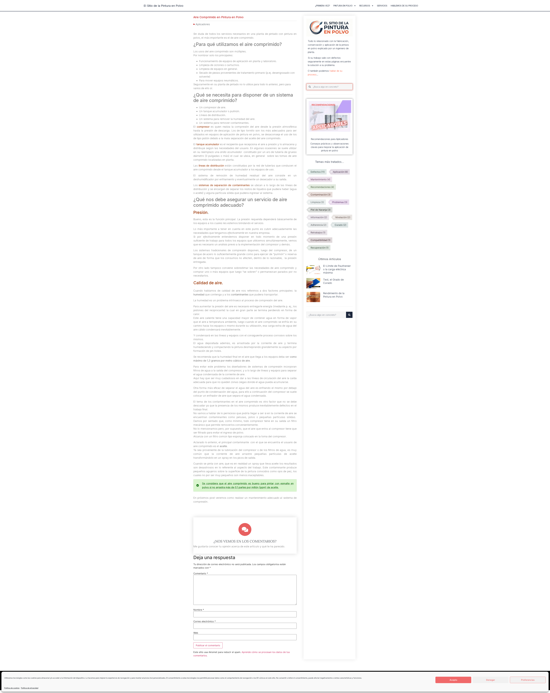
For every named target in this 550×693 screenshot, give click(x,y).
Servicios (382, 5)
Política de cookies (11, 688)
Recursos (364, 5)
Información (319, 217)
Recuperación (320, 247)
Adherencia (318, 224)
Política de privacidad (29, 688)
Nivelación (342, 217)
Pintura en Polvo (342, 5)
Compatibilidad (320, 240)
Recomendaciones (322, 187)
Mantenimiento (320, 179)
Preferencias (528, 680)
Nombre (198, 610)
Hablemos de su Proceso (404, 5)
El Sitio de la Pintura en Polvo (163, 5)
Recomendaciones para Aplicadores (329, 139)
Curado (340, 224)
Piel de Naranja (321, 209)
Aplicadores (203, 24)
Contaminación (321, 194)
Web (195, 633)
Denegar (490, 680)
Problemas (339, 202)
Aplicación (340, 171)
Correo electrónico (204, 621)
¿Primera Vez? (322, 5)
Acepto (453, 680)
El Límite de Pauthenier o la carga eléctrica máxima (337, 269)
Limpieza (317, 202)
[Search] (349, 315)
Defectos (318, 171)
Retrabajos (318, 232)
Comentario (200, 573)
